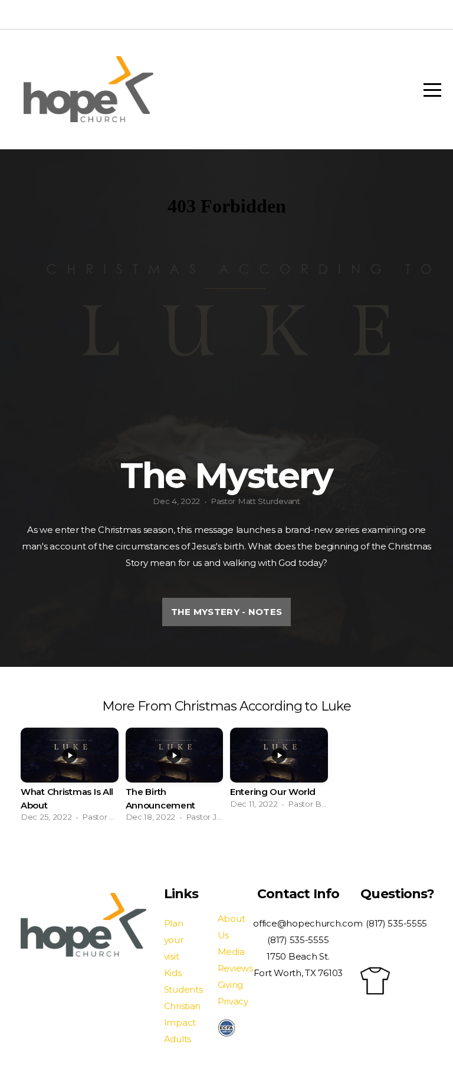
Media (231, 951)
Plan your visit (173, 940)
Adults (177, 1039)
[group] (70, 778)
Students (183, 989)
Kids (173, 972)
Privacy (233, 1001)
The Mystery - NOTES (227, 611)
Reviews (235, 968)
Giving (230, 984)
